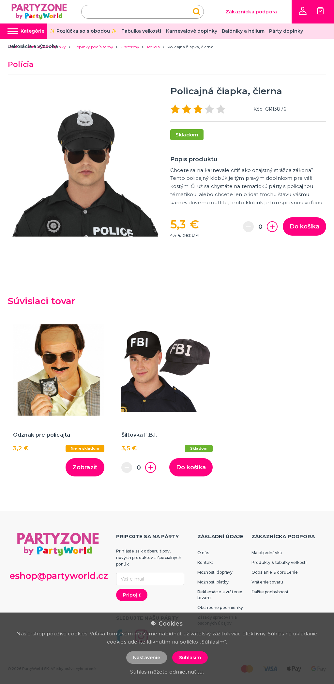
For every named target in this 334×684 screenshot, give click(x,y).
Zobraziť (85, 467)
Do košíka (304, 226)
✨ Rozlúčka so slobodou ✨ (83, 31)
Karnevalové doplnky (191, 31)
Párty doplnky (286, 31)
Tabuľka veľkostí (141, 31)
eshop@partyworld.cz (58, 575)
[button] (303, 11)
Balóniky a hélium (243, 31)
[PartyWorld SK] (39, 12)
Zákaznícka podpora (251, 12)
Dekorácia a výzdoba (33, 46)
